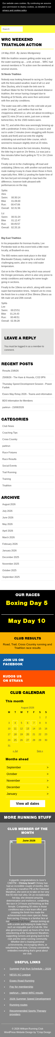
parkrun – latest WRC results (26, 992)
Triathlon (6, 485)
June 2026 (7, 517)
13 (27, 728)
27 (27, 740)
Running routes (18, 1004)
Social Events (9, 465)
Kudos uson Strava (13, 678)
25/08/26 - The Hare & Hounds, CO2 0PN (23, 377)
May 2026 (7, 524)
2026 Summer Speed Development (30, 998)
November (28, 780)
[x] (51, 10)
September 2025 (11, 577)
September (28, 767)
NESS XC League (20, 974)
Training (6, 479)
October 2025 (9, 570)
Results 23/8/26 (10, 370)
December (28, 787)
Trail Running (9, 472)
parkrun (6, 446)
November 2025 (10, 564)
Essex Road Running (22, 980)
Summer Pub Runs (20, 921)
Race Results (9, 459)
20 (27, 734)
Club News (8, 426)
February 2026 (10, 544)
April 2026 (7, 531)
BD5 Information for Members (17, 400)
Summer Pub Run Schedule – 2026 (30, 968)
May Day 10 (26, 621)
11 (15, 728)
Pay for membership (21, 986)
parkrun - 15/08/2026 (13, 407)
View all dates (27, 803)
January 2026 (9, 550)
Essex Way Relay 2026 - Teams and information (27, 394)
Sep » (40, 751)
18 (15, 734)
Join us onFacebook (13, 662)
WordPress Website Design (18, 1032)
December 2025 (10, 557)
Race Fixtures (9, 452)
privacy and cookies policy (14, 10)
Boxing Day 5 (27, 603)
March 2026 (8, 537)
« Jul (15, 751)
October (28, 774)
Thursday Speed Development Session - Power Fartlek (27, 386)
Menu (51, 29)
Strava (45, 29)
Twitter (38, 29)
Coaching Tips (9, 432)
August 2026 (9, 504)
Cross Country (9, 439)
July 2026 (7, 511)
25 (15, 740)
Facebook (32, 29)
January (28, 793)
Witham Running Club (16, 19)
